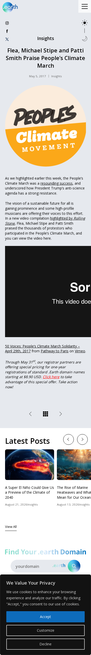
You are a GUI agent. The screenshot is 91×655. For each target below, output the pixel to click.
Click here (51, 376)
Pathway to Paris (55, 351)
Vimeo (80, 351)
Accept (45, 616)
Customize (45, 630)
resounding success (56, 183)
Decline (45, 644)
